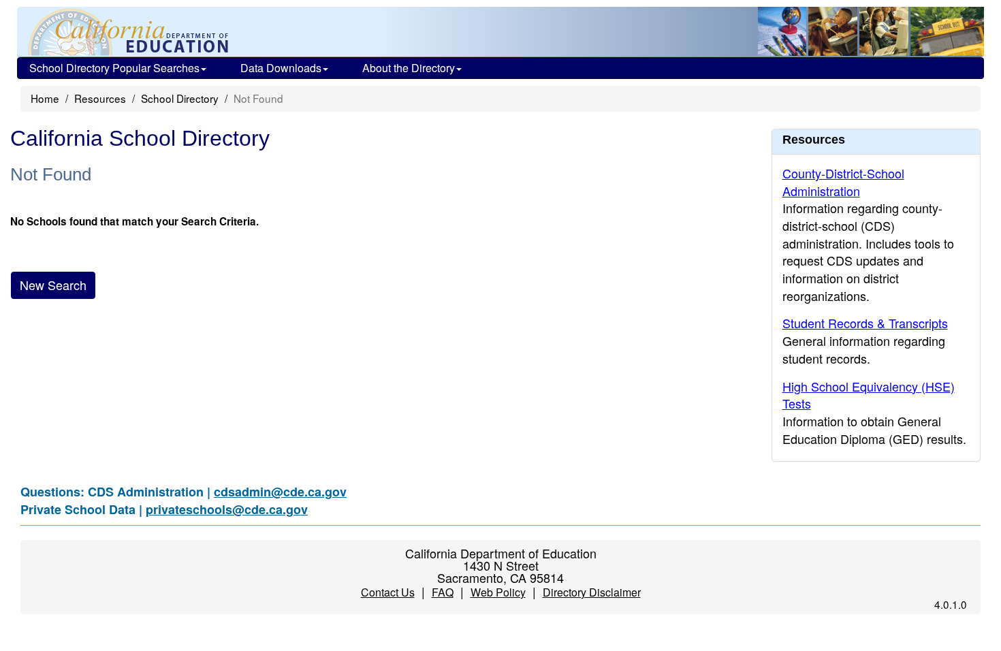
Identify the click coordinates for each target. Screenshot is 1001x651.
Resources (100, 98)
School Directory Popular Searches (114, 68)
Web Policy (498, 592)
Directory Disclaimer (592, 592)
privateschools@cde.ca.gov (227, 509)
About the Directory (408, 68)
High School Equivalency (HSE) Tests (868, 395)
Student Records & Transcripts (865, 323)
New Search (53, 284)
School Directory (180, 98)
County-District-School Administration (843, 182)
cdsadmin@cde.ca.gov (280, 492)
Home (45, 98)
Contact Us (388, 592)
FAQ (443, 592)
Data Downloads (280, 68)
